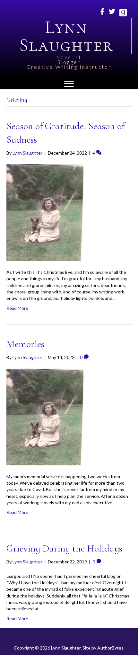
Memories (25, 344)
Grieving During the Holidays (64, 548)
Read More (17, 308)
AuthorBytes (110, 648)
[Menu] (69, 83)
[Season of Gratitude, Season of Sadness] (44, 212)
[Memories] (44, 416)
